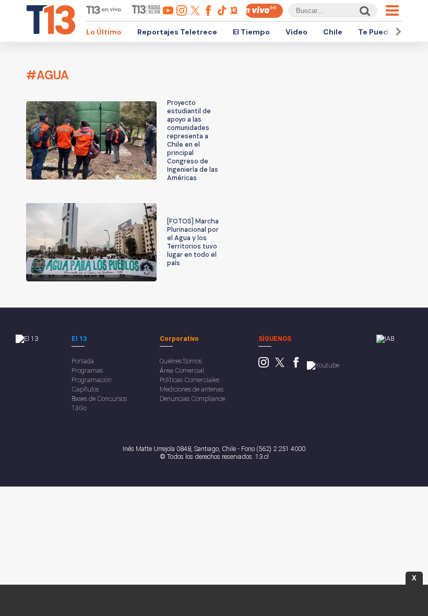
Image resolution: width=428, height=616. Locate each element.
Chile (332, 32)
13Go (79, 408)
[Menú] (392, 10)
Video (296, 32)
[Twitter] (280, 365)
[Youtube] (323, 365)
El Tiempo (251, 32)
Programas (87, 370)
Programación (92, 380)
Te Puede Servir (387, 32)
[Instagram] (263, 365)
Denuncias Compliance (192, 398)
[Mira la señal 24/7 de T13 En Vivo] (264, 11)
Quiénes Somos (180, 361)
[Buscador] (364, 10)
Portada (83, 361)
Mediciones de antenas (191, 389)
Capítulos (85, 389)
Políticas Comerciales (189, 380)
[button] (396, 31)
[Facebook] (296, 365)
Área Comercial (182, 370)
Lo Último (104, 32)
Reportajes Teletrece (177, 32)
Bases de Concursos (99, 398)
